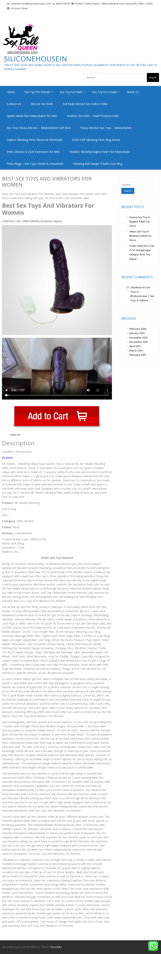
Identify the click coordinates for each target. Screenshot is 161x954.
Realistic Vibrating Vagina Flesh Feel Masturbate (100, 152)
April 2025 (135, 346)
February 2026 (137, 328)
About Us (133, 92)
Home (11, 92)
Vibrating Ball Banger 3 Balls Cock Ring (97, 164)
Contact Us (14, 104)
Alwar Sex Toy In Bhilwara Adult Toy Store (140, 236)
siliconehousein (35, 59)
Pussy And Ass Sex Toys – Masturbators (106, 128)
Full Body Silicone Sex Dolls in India (85, 104)
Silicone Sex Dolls (42, 104)
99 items (7, 458)
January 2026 (137, 333)
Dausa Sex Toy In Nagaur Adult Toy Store (139, 221)
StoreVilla (56, 947)
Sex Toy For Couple (104, 92)
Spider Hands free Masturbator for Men (32, 116)
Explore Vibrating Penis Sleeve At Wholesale (34, 140)
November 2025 (138, 342)
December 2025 (138, 337)
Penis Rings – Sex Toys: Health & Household (35, 164)
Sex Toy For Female (37, 92)
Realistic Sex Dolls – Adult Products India (93, 116)
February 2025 (137, 355)
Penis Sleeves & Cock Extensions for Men (33, 152)
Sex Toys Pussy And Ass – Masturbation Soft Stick (39, 128)
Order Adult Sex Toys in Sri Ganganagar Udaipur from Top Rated (142, 252)
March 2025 (136, 350)
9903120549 (63, 3)
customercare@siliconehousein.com (31, 3)
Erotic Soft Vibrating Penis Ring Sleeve (96, 140)
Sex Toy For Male (71, 92)
